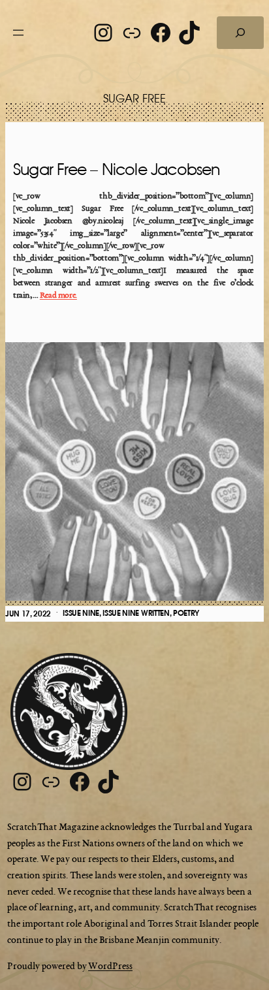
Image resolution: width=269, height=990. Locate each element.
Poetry (186, 613)
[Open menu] (18, 32)
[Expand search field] (240, 32)
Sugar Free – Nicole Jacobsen (116, 170)
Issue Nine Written (136, 613)
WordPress (110, 966)
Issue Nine (81, 613)
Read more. (58, 295)
